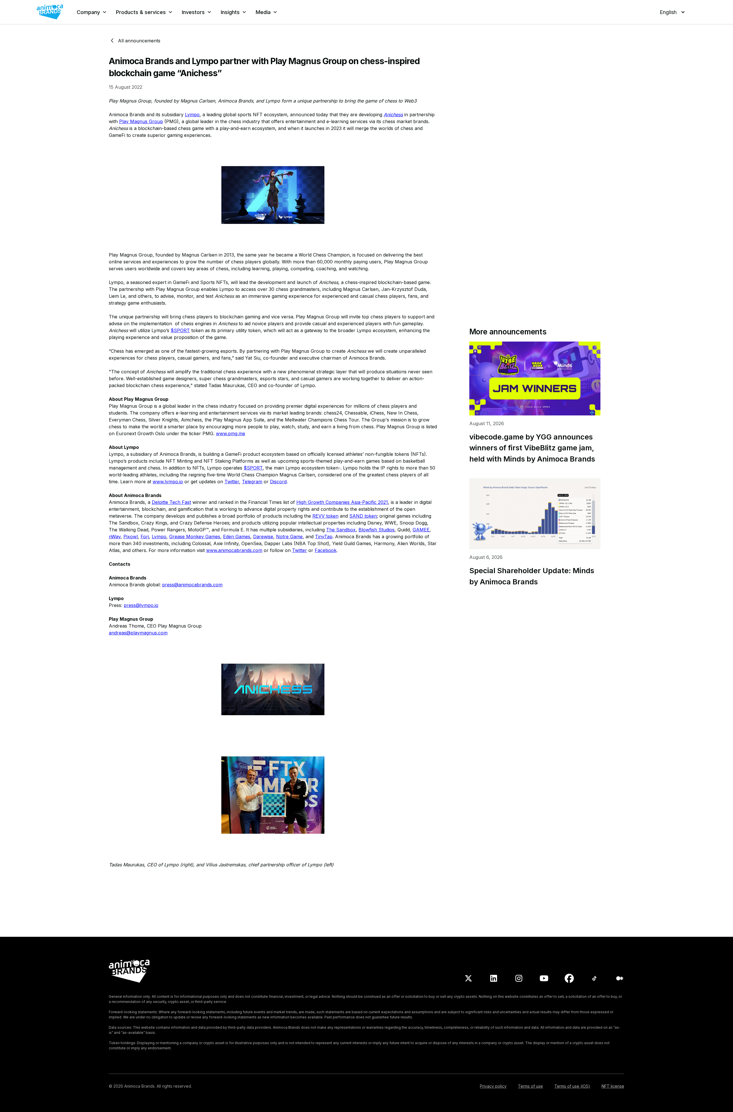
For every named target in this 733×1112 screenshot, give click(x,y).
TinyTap (323, 536)
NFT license (613, 1086)
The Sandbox (341, 530)
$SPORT (180, 330)
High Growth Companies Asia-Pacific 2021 (342, 502)
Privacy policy (493, 1086)
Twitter (231, 481)
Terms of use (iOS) (572, 1086)
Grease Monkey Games (194, 536)
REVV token (325, 516)
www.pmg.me (230, 433)
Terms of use (530, 1086)
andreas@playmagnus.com (138, 633)
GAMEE (421, 530)
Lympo (192, 114)
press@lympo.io (141, 605)
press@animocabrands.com (192, 584)
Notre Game (289, 536)
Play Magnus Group (141, 121)
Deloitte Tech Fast (171, 502)
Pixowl (130, 536)
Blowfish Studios (376, 530)
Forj (145, 536)
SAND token (363, 516)
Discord (278, 481)
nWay (115, 536)
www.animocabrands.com (234, 550)
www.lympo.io (168, 481)
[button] (91, 12)
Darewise (263, 536)
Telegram (252, 481)
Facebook (325, 550)
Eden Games (236, 536)
